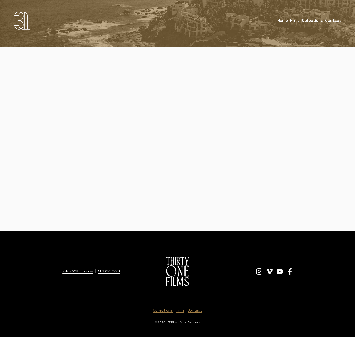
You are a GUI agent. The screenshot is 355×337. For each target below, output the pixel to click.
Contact (333, 20)
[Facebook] (290, 271)
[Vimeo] (269, 271)
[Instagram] (259, 271)
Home (282, 20)
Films (295, 20)
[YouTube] (280, 271)
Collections (312, 20)
